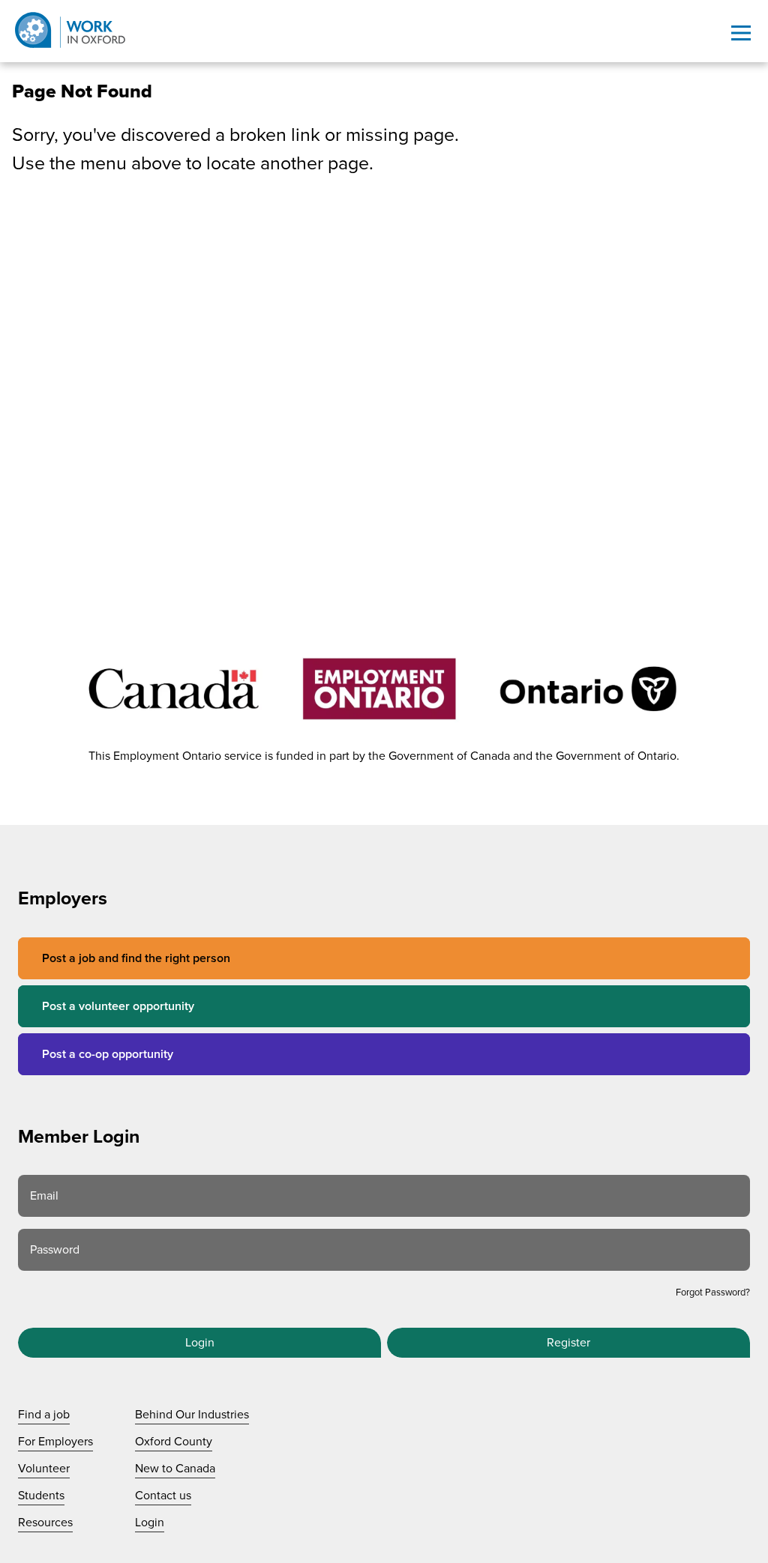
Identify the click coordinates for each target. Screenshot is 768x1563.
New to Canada (175, 1468)
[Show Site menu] (741, 33)
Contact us (163, 1495)
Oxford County (173, 1441)
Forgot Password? (713, 1293)
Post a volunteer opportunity (118, 1006)
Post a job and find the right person (136, 958)
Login (199, 1342)
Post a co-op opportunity (107, 1054)
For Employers (55, 1441)
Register (568, 1342)
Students (41, 1495)
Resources (45, 1522)
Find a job (44, 1414)
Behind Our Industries (192, 1414)
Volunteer (44, 1468)
